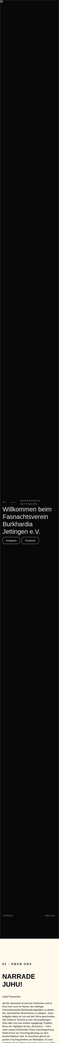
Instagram (11, 540)
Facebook (30, 540)
